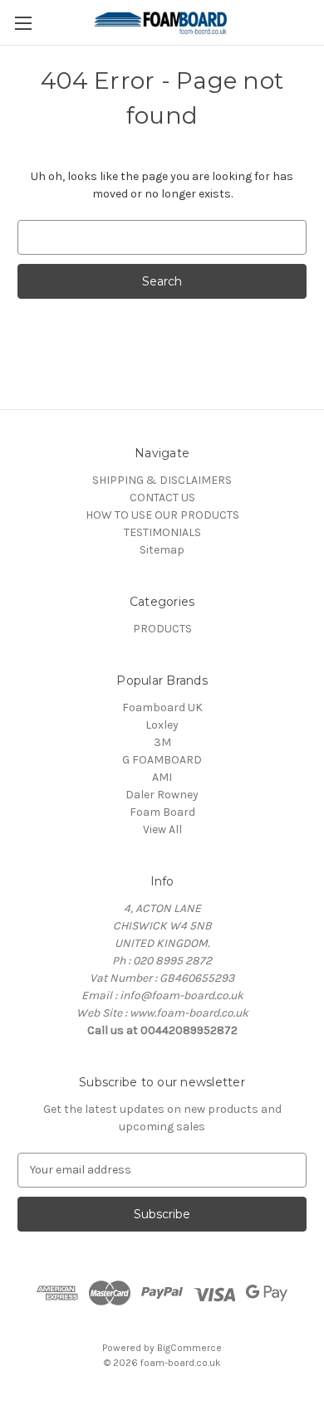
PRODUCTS (162, 629)
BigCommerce (189, 1348)
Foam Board (162, 812)
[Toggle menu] (23, 23)
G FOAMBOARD (162, 760)
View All (162, 829)
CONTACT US (162, 497)
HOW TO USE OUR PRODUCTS (162, 515)
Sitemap (162, 550)
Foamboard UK (162, 707)
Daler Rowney (162, 795)
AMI (162, 777)
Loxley (162, 725)
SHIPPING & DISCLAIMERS (162, 480)
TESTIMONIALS (162, 532)
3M (162, 742)
